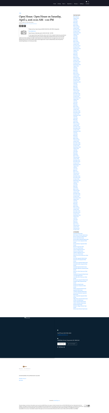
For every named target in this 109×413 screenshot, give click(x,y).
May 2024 (75, 54)
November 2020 (76, 112)
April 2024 (75, 55)
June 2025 (75, 37)
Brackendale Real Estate (78, 237)
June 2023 (75, 68)
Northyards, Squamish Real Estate (80, 279)
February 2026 (76, 26)
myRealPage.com (57, 400)
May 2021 (75, 103)
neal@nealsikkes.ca (62, 335)
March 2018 (75, 155)
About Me (61, 343)
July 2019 (75, 132)
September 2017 (77, 164)
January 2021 (76, 109)
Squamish (69, 3)
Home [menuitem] (54, 3)
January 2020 (76, 125)
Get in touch (72, 343)
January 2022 (76, 92)
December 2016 (76, 176)
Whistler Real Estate (77, 304)
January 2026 (76, 28)
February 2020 (76, 124)
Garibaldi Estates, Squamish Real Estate (30, 23)
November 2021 (76, 95)
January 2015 (76, 209)
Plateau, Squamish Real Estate (79, 288)
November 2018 (76, 144)
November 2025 (76, 29)
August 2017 (76, 166)
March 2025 (75, 41)
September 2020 (77, 115)
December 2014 (76, 210)
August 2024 (76, 50)
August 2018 (76, 148)
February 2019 (76, 139)
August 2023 (76, 66)
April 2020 (75, 121)
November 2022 (76, 79)
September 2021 (77, 97)
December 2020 (76, 111)
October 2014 (76, 213)
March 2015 (75, 206)
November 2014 (76, 212)
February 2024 (76, 58)
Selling (81, 3)
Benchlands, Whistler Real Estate (80, 235)
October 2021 (76, 96)
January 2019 (76, 141)
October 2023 (76, 63)
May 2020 (75, 119)
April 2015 (75, 205)
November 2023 (76, 61)
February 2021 (76, 108)
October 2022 (76, 80)
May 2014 (75, 221)
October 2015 (76, 196)
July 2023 (75, 67)
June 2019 (75, 134)
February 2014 (76, 225)
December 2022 (76, 77)
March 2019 (75, 138)
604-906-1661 (67, 333)
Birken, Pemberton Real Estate (80, 236)
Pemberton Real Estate (78, 284)
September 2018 (77, 147)
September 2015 (77, 197)
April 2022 (75, 87)
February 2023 (76, 74)
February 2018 (76, 157)
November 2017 (76, 161)
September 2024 (77, 48)
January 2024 (76, 60)
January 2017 (76, 174)
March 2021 (75, 106)
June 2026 (75, 21)
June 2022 (75, 84)
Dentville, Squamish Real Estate (80, 258)
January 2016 (76, 192)
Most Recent (76, 16)
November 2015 (76, 194)
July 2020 (75, 116)
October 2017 (76, 163)
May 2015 (75, 203)
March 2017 (75, 171)
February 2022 (76, 90)
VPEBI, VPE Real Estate (78, 300)
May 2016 (75, 186)
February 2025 (76, 42)
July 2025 (75, 35)
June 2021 (75, 102)
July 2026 (75, 19)
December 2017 (76, 160)
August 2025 (76, 34)
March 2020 (75, 122)
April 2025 (75, 40)
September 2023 (77, 64)
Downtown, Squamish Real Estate (80, 262)
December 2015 (76, 193)
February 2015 (76, 208)
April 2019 (75, 137)
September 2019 (77, 131)
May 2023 (75, 70)
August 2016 (76, 181)
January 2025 (76, 44)
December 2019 (76, 126)
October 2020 (76, 113)
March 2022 (75, 89)
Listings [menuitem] (59, 3)
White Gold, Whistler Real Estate (80, 308)
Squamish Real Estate (78, 233)
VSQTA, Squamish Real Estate (79, 301)
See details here (32, 31)
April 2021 (75, 105)
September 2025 (77, 32)
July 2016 (75, 183)
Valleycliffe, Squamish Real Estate (80, 298)
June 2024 (75, 53)
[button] (61, 344)
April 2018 (75, 154)
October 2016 (76, 179)
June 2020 (75, 118)
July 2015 (75, 200)
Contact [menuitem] (87, 3)
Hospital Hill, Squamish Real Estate (80, 274)
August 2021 (76, 99)
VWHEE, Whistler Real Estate (79, 303)
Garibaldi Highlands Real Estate (80, 266)
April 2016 (75, 187)
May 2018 (75, 153)
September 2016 (77, 180)
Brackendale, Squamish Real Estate (80, 239)
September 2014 (77, 215)
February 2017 (76, 173)
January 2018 (76, 158)
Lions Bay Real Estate (78, 275)
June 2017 (75, 168)
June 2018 (75, 151)
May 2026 (75, 22)
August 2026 (76, 18)
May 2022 (75, 86)
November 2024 (76, 45)
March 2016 (75, 189)
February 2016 (76, 190)
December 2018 (76, 142)
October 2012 (76, 229)
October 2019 (76, 129)
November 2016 (76, 177)
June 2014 (75, 219)
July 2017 (75, 167)
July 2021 (75, 100)
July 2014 (75, 218)
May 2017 (75, 170)
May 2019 (75, 135)
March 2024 (76, 57)
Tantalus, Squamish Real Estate (80, 291)
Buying (75, 3)
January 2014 (76, 226)
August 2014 (76, 216)
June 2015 (75, 202)
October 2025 (76, 31)
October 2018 (76, 145)
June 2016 (75, 184)
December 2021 (76, 93)
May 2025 (75, 38)
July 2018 (75, 150)
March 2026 (75, 25)
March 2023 (75, 73)
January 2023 (76, 76)
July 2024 (75, 51)
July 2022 (75, 83)
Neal (63, 3)
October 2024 (76, 47)
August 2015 (76, 199)
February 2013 (76, 228)
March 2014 (75, 223)
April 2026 (75, 24)
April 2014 (75, 222)
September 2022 (77, 82)
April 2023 (75, 71)
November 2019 (76, 128)
